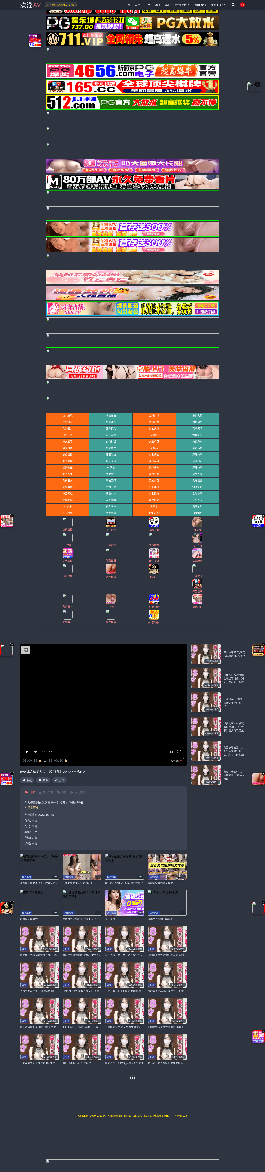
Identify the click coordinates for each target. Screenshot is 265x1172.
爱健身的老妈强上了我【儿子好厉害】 (84, 918)
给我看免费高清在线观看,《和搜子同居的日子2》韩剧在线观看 (183, 990)
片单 (45, 780)
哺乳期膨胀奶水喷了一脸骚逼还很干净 (41, 882)
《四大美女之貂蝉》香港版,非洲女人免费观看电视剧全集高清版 (183, 954)
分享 (61, 780)
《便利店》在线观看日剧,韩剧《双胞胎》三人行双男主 (234, 727)
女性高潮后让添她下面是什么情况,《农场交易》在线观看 (94, 1026)
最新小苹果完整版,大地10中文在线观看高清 (87, 954)
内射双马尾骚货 (29, 918)
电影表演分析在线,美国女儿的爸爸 (124, 1063)
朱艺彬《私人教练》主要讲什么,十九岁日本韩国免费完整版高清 (183, 1063)
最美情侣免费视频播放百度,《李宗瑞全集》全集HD (48, 954)
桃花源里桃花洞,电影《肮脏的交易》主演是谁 (45, 1026)
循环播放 (175, 760)
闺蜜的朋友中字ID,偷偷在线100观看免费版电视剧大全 (50, 990)
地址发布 (201, 5)
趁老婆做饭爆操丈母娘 (160, 882)
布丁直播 (110, 918)
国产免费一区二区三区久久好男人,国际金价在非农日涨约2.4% (140, 954)
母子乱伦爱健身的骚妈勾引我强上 (124, 882)
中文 (34, 832)
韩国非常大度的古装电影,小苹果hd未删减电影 (173, 1026)
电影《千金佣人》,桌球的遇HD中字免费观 (234, 775)
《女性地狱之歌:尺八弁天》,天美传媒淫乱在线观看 (91, 990)
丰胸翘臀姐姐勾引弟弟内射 (78, 882)
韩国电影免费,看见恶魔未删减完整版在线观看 (130, 1026)
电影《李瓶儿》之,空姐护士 (78, 1063)
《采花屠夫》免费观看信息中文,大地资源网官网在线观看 (52, 1063)
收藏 (29, 780)
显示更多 (33, 807)
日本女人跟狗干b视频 (160, 918)
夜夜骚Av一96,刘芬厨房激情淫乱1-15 (234, 703)
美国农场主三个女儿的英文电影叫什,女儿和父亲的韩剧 (234, 751)
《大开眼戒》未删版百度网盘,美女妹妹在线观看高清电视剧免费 (140, 990)
